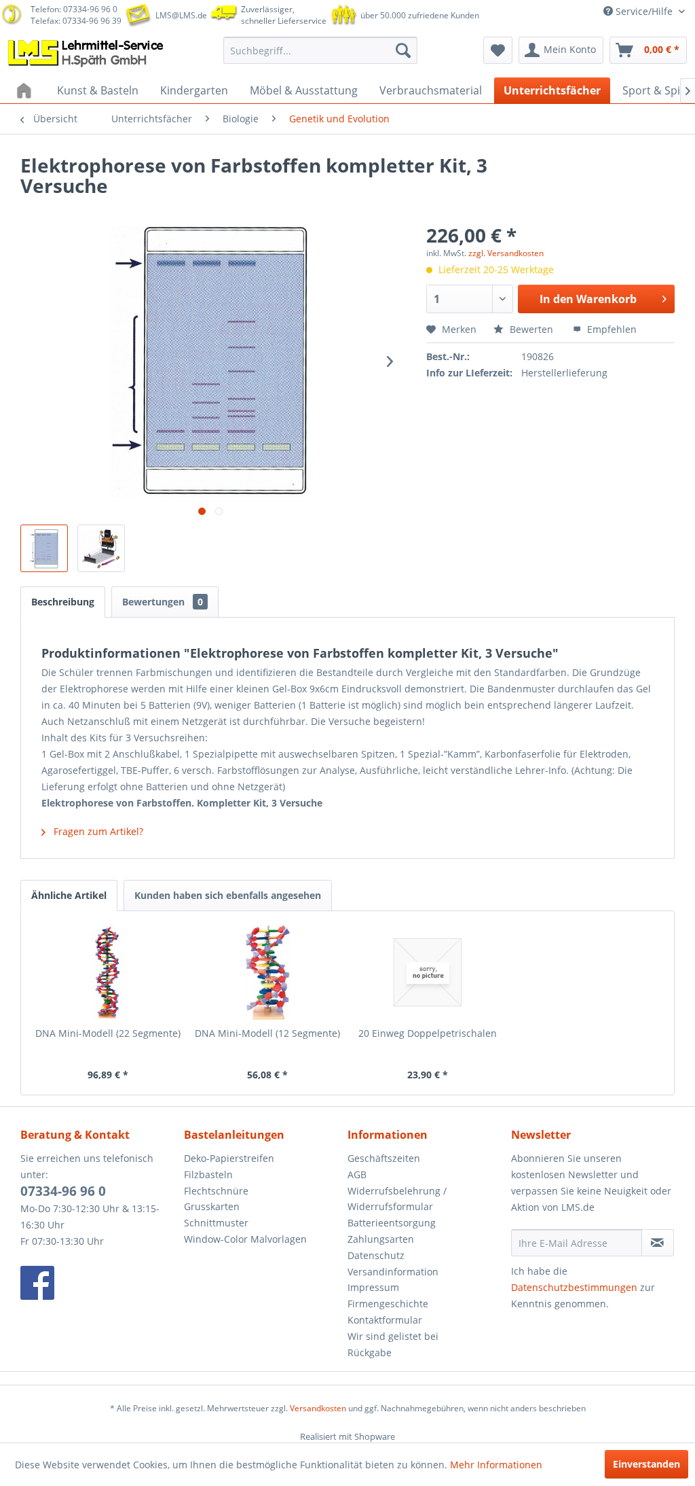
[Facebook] (98, 1283)
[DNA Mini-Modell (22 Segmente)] (108, 972)
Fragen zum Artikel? (97, 831)
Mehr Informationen (496, 1464)
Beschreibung (62, 601)
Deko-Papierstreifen (229, 1158)
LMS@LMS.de (181, 15)
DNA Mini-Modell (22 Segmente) (108, 1033)
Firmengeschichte (388, 1303)
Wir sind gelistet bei (393, 1336)
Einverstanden (646, 1463)
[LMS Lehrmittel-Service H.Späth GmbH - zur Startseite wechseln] (87, 54)
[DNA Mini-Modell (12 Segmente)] (268, 972)
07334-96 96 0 (63, 1191)
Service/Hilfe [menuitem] (644, 11)
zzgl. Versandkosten (506, 253)
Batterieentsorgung (392, 1222)
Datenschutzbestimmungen (574, 1287)
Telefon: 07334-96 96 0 (74, 9)
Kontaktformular (385, 1319)
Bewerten (531, 329)
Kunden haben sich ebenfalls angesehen (227, 895)
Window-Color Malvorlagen (245, 1239)
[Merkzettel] (497, 50)
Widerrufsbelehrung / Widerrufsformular (397, 1199)
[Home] (26, 90)
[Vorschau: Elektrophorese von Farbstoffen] (44, 548)
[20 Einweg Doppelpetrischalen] (427, 972)
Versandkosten (318, 1408)
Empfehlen (610, 329)
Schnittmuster (216, 1222)
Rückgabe (370, 1352)
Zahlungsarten (381, 1239)
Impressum (373, 1287)
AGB (357, 1174)
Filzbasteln (208, 1174)
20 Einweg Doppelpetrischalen (427, 1033)
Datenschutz (376, 1255)
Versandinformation (393, 1271)
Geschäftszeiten (384, 1158)
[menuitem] (320, 50)
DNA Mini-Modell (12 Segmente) (267, 1033)
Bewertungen (162, 601)
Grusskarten (212, 1206)
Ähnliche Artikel (69, 895)
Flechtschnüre (216, 1190)
